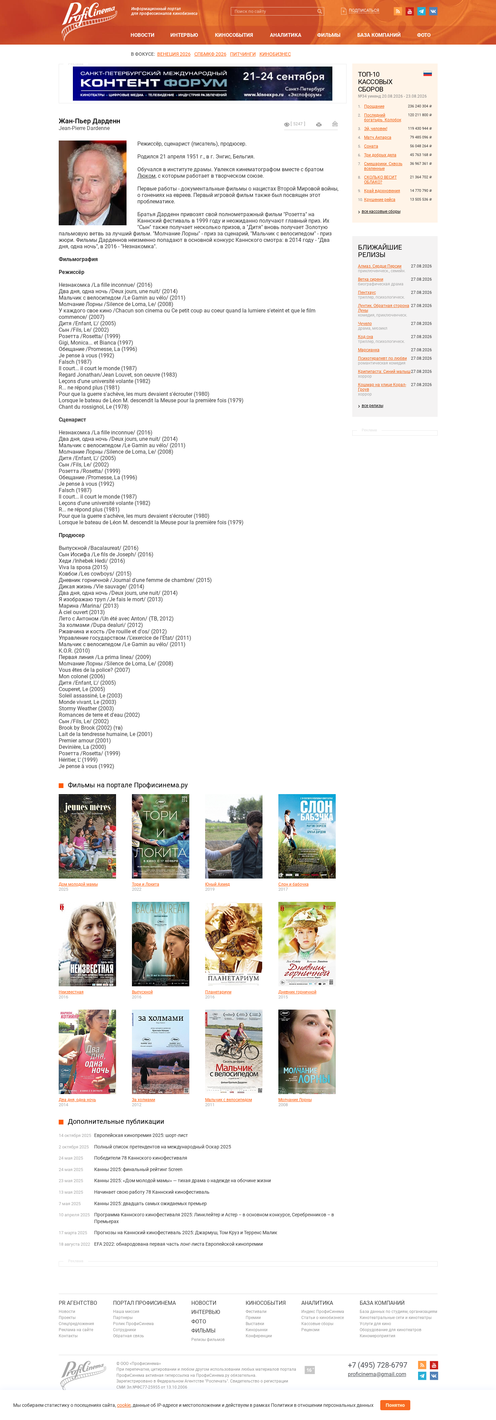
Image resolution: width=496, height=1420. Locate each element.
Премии (253, 1317)
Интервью (184, 35)
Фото (424, 35)
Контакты (68, 1336)
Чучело (365, 323)
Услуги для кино (375, 1323)
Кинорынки (257, 1329)
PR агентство (78, 1303)
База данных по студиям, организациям (398, 1311)
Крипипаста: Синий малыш (384, 371)
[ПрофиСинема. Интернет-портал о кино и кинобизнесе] (89, 14)
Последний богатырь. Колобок (382, 117)
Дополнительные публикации (116, 1121)
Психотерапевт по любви (382, 358)
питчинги (243, 54)
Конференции (259, 1336)
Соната (371, 146)
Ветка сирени (370, 279)
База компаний (379, 35)
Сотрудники (124, 1329)
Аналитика (285, 35)
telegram (421, 11)
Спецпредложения (76, 1323)
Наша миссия (126, 1311)
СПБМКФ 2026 (210, 54)
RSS (397, 11)
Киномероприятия (377, 1336)
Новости (143, 35)
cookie (124, 1405)
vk (433, 11)
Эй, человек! (375, 128)
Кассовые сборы (317, 1323)
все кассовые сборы (381, 211)
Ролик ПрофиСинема (133, 1323)
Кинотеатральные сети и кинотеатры (396, 1317)
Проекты (67, 1317)
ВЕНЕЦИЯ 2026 (174, 54)
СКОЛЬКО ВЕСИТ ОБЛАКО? (380, 179)
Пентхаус (367, 292)
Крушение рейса (379, 199)
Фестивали (256, 1311)
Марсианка (369, 350)
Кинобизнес (275, 54)
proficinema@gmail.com (377, 1374)
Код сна (365, 336)
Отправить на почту (335, 123)
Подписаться (364, 10)
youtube (409, 11)
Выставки (255, 1323)
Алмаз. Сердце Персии (380, 266)
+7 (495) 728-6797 (377, 1365)
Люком (146, 176)
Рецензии (310, 1329)
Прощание (374, 106)
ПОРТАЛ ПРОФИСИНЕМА (144, 1303)
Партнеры (123, 1317)
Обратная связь (128, 1336)
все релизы (372, 405)
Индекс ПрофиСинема (322, 1311)
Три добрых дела (380, 155)
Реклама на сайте (76, 1329)
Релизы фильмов (208, 1339)
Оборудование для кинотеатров (390, 1329)
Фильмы (328, 35)
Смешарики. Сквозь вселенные (383, 166)
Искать (320, 11)
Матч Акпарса (377, 137)
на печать (319, 124)
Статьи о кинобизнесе (322, 1317)
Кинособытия (234, 35)
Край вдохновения (382, 190)
